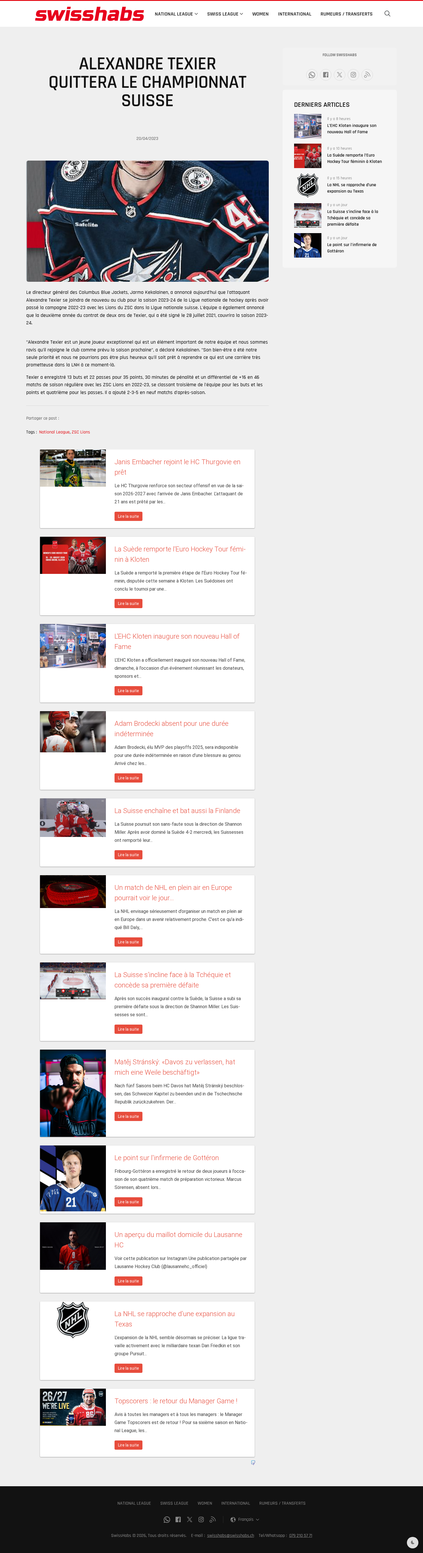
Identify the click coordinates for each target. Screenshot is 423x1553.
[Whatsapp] (312, 75)
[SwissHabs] (89, 14)
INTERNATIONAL (235, 1503)
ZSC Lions (81, 432)
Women (260, 14)
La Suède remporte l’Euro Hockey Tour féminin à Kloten (354, 158)
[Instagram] (353, 75)
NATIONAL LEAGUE (134, 1503)
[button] (387, 13)
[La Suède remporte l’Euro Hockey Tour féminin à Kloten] (307, 156)
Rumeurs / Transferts (347, 14)
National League (54, 432)
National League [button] (174, 14)
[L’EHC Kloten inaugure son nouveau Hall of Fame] (307, 126)
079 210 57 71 (300, 1536)
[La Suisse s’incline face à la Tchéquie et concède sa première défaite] (307, 215)
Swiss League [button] (223, 14)
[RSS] (367, 75)
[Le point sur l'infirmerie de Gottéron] (307, 245)
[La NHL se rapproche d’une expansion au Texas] (307, 185)
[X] (339, 75)
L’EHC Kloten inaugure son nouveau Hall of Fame (351, 129)
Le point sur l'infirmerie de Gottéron (352, 248)
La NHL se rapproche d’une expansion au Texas (351, 188)
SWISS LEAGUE (174, 1503)
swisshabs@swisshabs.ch (230, 1536)
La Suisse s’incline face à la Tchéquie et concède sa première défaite (352, 218)
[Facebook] (325, 75)
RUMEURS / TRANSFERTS (282, 1503)
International (294, 14)
